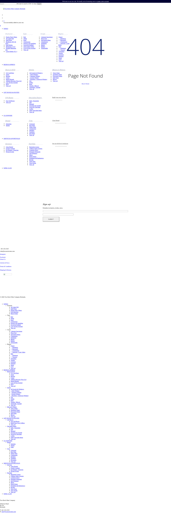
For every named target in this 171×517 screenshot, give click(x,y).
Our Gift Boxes (15, 421)
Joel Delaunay (15, 481)
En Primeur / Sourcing (17, 469)
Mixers (13, 415)
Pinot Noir (14, 333)
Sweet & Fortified (16, 325)
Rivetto (13, 487)
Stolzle (13, 445)
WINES (6, 304)
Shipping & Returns (5, 270)
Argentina (13, 358)
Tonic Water (14, 408)
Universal (13, 450)
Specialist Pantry (11, 426)
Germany (13, 362)
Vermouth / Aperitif (16, 403)
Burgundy (14, 349)
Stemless (13, 457)
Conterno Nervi (15, 477)
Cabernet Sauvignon (16, 331)
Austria (13, 360)
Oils (12, 429)
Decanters (13, 460)
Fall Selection (14, 312)
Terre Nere (14, 489)
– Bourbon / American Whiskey (20, 395)
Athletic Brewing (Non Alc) (18, 379)
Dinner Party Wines (16, 310)
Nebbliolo (13, 338)
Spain (12, 365)
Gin (12, 397)
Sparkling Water (15, 410)
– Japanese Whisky (16, 392)
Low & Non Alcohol (16, 383)
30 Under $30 (15, 307)
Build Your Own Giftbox (18, 423)
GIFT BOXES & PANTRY (11, 418)
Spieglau (13, 444)
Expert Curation (15, 468)
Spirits (9, 387)
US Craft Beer (15, 373)
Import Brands (15, 381)
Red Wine (13, 452)
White (12, 318)
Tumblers (13, 458)
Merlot (12, 339)
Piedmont (14, 355)
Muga (12, 482)
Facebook (3, 257)
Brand (9, 442)
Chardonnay (14, 336)
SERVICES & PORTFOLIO (12, 463)
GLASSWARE (8, 440)
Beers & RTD (11, 371)
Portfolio (9, 473)
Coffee (13, 436)
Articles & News (4, 263)
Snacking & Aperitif (16, 432)
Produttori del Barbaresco (18, 486)
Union (12, 378)
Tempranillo (14, 342)
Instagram (3, 254)
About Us (3, 259)
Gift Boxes (10, 420)
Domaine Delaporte (16, 479)
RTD (12, 384)
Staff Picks (14, 309)
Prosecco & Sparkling (17, 323)
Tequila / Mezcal (15, 402)
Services (9, 465)
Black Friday (14, 313)
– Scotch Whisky (15, 394)
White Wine (14, 453)
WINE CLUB (8, 494)
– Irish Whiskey (15, 391)
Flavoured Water (15, 412)
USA (12, 366)
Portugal (13, 363)
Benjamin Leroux (16, 474)
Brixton (13, 376)
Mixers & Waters (12, 407)
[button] (61, 122)
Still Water (14, 413)
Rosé (12, 320)
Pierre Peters (14, 484)
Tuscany (14, 357)
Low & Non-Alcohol (17, 326)
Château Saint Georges (17, 476)
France (13, 346)
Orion (12, 375)
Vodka (12, 399)
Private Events (15, 471)
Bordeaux (14, 347)
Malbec (13, 341)
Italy (12, 354)
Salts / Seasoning (15, 428)
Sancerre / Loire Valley (18, 352)
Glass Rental (14, 466)
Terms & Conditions (5, 266)
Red (12, 317)
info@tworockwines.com (7, 251)
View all (13, 328)
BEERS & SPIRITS (9, 370)
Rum (12, 400)
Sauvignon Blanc (15, 334)
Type (8, 449)
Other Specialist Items (17, 437)
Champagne (14, 321)
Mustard (13, 431)
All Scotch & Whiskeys (17, 389)
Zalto (12, 447)
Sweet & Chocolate (16, 434)
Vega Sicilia (14, 490)
